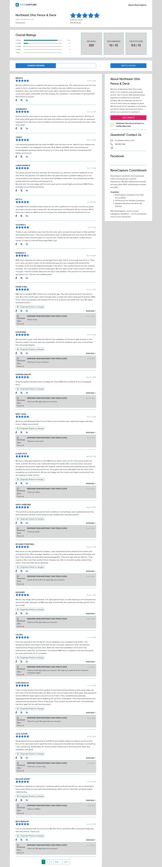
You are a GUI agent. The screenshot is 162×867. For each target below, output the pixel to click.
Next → (58, 862)
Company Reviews (35, 65)
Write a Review (128, 65)
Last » (66, 862)
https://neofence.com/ (25, 19)
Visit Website (128, 117)
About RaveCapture (137, 5)
